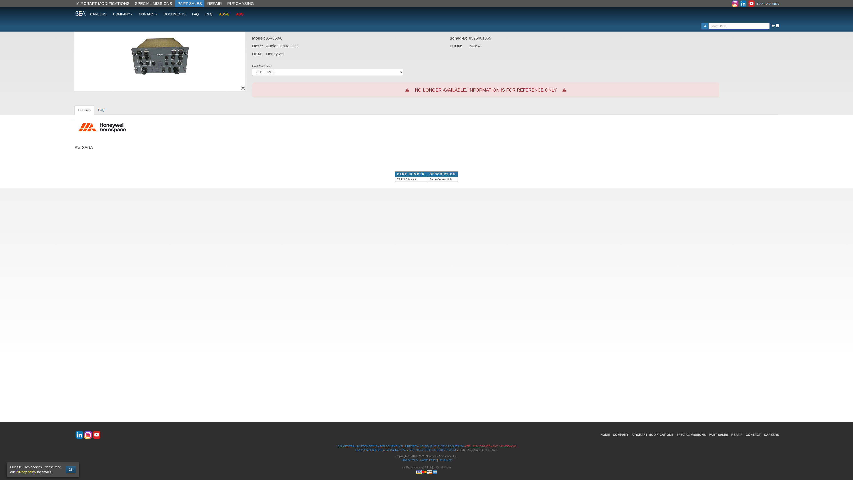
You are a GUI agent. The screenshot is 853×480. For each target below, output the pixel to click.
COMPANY (620, 434)
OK (71, 469)
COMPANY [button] (121, 14)
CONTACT (753, 434)
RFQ (209, 14)
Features (84, 110)
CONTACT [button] (147, 14)
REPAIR (214, 3)
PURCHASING (240, 3)
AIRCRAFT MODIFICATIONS (103, 3)
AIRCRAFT (652, 434)
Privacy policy (26, 472)
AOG (240, 14)
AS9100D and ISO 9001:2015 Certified (432, 450)
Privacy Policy (409, 460)
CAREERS (98, 14)
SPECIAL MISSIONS (153, 3)
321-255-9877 (481, 446)
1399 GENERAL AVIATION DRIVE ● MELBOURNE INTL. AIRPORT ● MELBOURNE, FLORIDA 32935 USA (400, 446)
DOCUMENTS (174, 14)
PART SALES (189, 3)
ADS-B (224, 14)
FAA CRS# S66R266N (369, 450)
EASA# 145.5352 (395, 450)
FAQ (195, 14)
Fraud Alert (445, 460)
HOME (605, 434)
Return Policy (428, 460)
